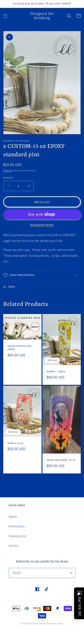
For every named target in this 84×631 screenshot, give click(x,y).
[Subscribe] (70, 573)
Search (13, 517)
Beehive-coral (15, 443)
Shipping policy (18, 536)
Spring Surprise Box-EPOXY (20, 348)
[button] (5, 16)
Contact (13, 546)
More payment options (42, 224)
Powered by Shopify (55, 623)
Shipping (7, 170)
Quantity (8, 177)
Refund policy (17, 526)
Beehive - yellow (56, 371)
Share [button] (11, 286)
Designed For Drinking (37, 623)
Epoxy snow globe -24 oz (61, 460)
